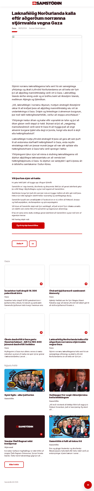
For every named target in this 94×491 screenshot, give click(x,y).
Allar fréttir (14, 465)
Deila (20, 243)
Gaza (14, 28)
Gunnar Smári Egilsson (37, 28)
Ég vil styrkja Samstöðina (29, 225)
